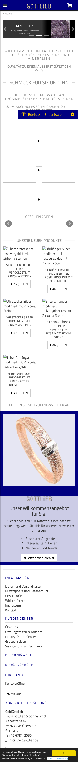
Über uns (11, 627)
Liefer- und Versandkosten (23, 586)
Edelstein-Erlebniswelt (45, 114)
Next (69, 223)
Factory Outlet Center (20, 636)
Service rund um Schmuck (23, 646)
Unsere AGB (13, 595)
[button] (5, 29)
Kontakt (10, 610)
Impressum (13, 605)
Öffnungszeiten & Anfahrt (23, 631)
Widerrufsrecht (16, 600)
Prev (8, 223)
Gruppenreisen (15, 641)
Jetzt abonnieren (39, 557)
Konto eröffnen (15, 683)
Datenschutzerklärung (57, 758)
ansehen (20, 284)
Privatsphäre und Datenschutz (26, 590)
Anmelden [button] (15, 694)
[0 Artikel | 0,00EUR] (70, 5)
